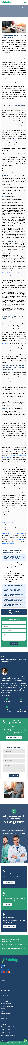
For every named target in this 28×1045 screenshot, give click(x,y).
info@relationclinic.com (7, 543)
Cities (6, 13)
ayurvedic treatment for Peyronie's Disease (13, 533)
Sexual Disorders (5, 1001)
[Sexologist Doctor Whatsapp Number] (25, 1040)
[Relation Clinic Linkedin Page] (2, 972)
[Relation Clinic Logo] (7, 2)
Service (3, 980)
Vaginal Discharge (5, 1013)
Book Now (13, 643)
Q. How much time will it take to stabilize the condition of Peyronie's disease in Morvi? (12, 557)
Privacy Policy (4, 993)
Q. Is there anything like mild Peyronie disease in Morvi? (12, 590)
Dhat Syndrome (5, 1016)
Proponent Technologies (17, 1042)
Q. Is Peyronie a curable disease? (13, 585)
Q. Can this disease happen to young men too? (12, 605)
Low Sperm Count (5, 1018)
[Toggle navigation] (25, 2)
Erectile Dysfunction (6, 1003)
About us (3, 978)
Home (2, 13)
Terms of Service (5, 995)
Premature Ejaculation (7, 1006)
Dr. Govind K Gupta (6, 988)
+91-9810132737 (6, 1032)
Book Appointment (10, 926)
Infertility (3, 1008)
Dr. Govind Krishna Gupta (8, 522)
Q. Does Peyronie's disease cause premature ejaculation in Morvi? (13, 600)
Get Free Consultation (13, 737)
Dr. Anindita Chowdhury (7, 990)
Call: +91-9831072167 (14, 822)
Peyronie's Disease (6, 1011)
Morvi (10, 13)
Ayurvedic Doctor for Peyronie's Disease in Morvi (14, 273)
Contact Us (13, 775)
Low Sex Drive (4, 1021)
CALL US (5, 1041)
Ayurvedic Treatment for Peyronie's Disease (13, 84)
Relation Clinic (5, 343)
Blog (2, 985)
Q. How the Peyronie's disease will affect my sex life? (13, 595)
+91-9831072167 (20, 539)
